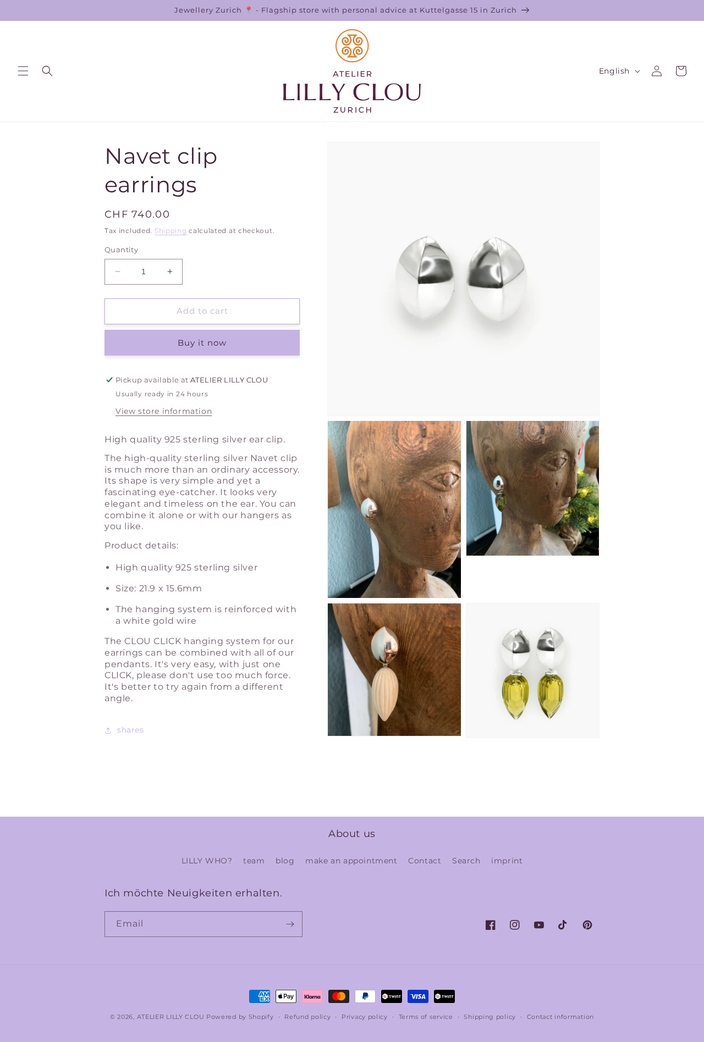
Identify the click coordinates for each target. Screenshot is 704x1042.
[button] (23, 71)
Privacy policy (365, 1017)
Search (466, 861)
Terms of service (426, 1017)
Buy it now (202, 342)
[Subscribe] (290, 924)
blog (285, 861)
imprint (506, 861)
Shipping (171, 230)
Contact (424, 861)
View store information (164, 411)
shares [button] (130, 730)
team (254, 861)
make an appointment (351, 861)
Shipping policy (490, 1017)
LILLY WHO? (207, 861)
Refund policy (307, 1017)
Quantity (121, 249)
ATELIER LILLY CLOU (171, 1017)
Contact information (560, 1017)
